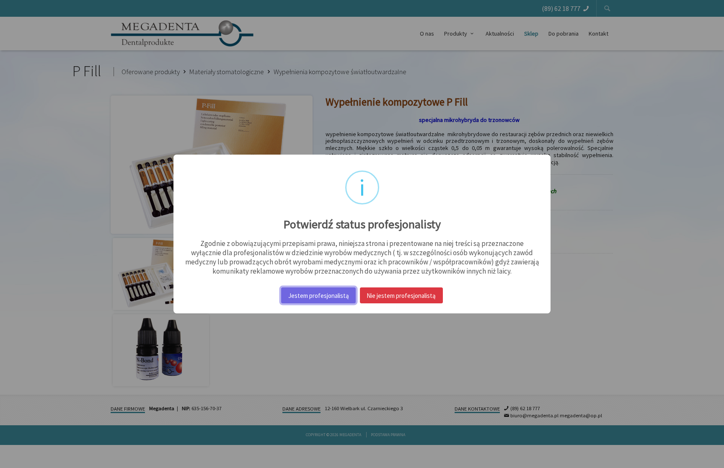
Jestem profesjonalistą (318, 296)
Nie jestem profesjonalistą (401, 296)
